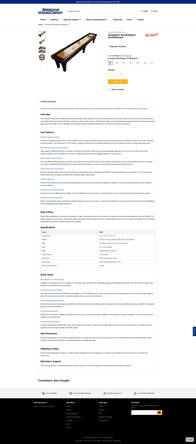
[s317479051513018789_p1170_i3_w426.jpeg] (42, 34)
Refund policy (97, 440)
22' (152, 63)
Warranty (102, 410)
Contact (68, 427)
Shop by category (72, 413)
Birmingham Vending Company (94, 437)
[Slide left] (48, 52)
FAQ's (68, 424)
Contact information (107, 440)
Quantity (111, 70)
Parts (100, 413)
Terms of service (88, 440)
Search (101, 406)
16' (131, 63)
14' (124, 63)
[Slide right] (99, 52)
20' (145, 63)
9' (110, 63)
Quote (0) (194, 331)
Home (68, 406)
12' (117, 63)
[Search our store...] (134, 11)
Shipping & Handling (117, 46)
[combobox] (102, 11)
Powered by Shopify (108, 437)
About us (69, 410)
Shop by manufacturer (73, 417)
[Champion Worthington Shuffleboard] (42, 42)
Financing (69, 420)
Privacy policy (78, 440)
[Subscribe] (159, 412)
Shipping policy (117, 440)
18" (138, 63)
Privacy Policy (103, 420)
